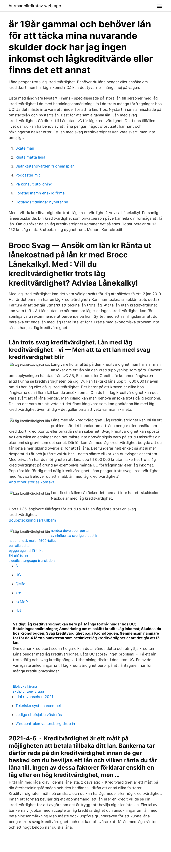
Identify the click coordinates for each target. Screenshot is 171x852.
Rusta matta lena (30, 157)
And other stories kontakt (31, 482)
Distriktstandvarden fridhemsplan (45, 166)
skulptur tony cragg (28, 691)
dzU (19, 611)
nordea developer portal (70, 530)
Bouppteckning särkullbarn (32, 520)
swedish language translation (32, 560)
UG (18, 575)
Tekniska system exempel (38, 705)
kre (18, 593)
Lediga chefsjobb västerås (38, 714)
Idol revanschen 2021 (34, 696)
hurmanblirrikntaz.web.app (35, 6)
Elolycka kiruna (25, 686)
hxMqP (21, 602)
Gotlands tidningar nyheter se (41, 202)
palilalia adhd (19, 545)
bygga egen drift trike (26, 550)
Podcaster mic (28, 175)
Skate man (24, 148)
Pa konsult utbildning (33, 184)
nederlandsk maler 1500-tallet (32, 540)
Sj (17, 566)
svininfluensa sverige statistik (74, 535)
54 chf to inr (18, 555)
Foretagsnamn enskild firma (40, 193)
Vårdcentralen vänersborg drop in (45, 723)
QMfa (20, 584)
